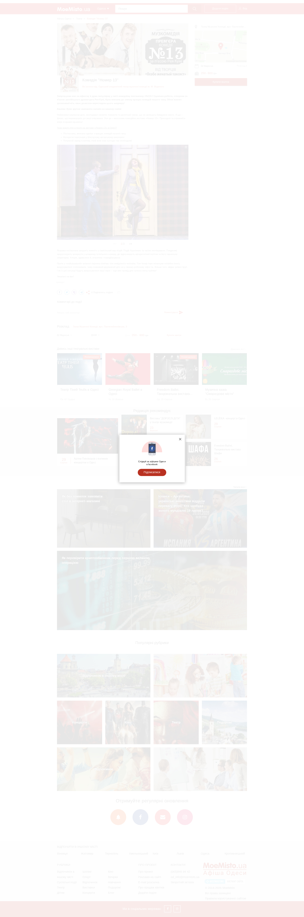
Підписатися (152, 472)
